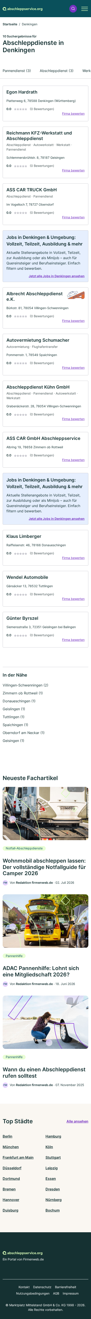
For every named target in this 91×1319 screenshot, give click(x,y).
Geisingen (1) (13, 740)
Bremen (9, 1189)
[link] (45, 103)
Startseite (10, 24)
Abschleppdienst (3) (57, 70)
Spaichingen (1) (15, 725)
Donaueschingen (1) (19, 701)
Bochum (53, 1210)
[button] (73, 9)
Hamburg (53, 1136)
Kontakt (24, 1287)
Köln (49, 1147)
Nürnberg (54, 1199)
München (11, 1147)
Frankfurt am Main (18, 1157)
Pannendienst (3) (17, 70)
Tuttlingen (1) (14, 717)
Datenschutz (42, 1287)
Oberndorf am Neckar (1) (24, 733)
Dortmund (11, 1178)
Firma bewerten (73, 113)
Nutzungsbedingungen (32, 1293)
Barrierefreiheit (65, 1287)
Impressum (71, 1293)
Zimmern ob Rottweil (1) (23, 693)
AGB (56, 1293)
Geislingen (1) (14, 709)
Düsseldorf (12, 1168)
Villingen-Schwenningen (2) (25, 685)
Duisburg (10, 1210)
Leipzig (52, 1168)
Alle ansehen (77, 1121)
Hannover (11, 1199)
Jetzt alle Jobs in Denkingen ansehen (57, 276)
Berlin (7, 1136)
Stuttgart (53, 1157)
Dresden (53, 1189)
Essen (51, 1178)
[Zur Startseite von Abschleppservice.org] (22, 8)
